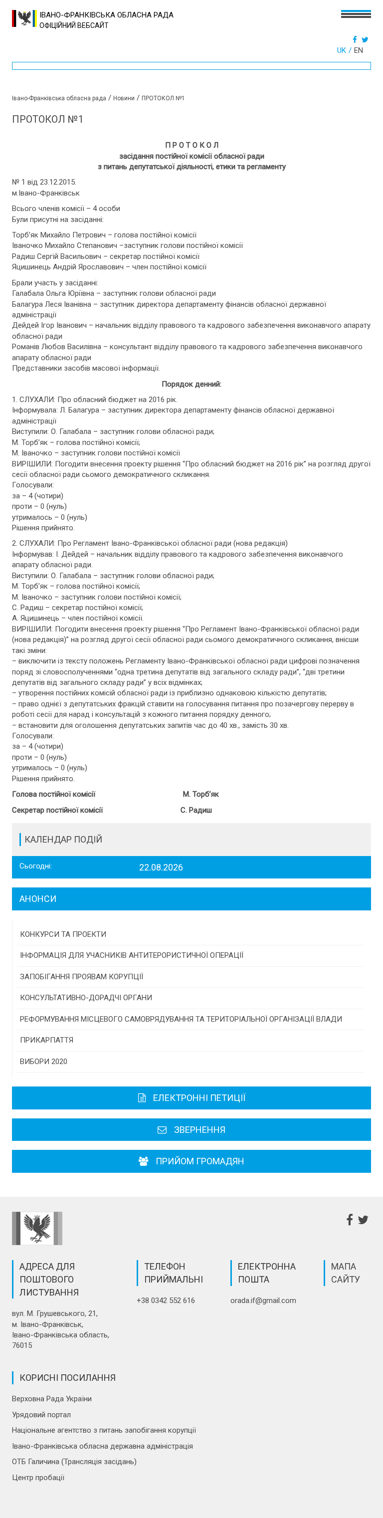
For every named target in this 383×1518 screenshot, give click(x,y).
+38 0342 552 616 (166, 1300)
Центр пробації (38, 1477)
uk (341, 50)
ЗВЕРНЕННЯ (199, 1129)
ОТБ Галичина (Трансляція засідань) (74, 1461)
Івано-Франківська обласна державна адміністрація (102, 1446)
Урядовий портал (41, 1414)
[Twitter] (366, 39)
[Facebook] (356, 39)
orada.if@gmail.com (263, 1300)
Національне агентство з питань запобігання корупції (104, 1430)
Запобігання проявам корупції (81, 976)
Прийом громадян (200, 1161)
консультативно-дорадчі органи (86, 997)
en (358, 50)
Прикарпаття (46, 1040)
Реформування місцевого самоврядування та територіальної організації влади (181, 1019)
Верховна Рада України (52, 1398)
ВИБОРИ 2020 (43, 1061)
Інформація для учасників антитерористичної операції (131, 955)
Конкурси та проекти (63, 934)
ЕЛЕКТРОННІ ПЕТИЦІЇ (199, 1097)
